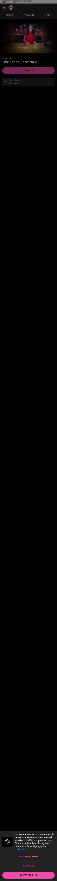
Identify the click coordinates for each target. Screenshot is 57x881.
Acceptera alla (28, 875)
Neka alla (28, 865)
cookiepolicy (21, 849)
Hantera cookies (28, 856)
